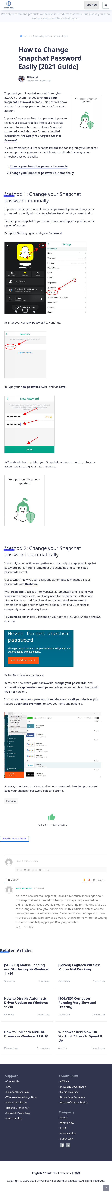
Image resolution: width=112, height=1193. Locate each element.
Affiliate (64, 1081)
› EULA (62, 1128)
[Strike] (29, 870)
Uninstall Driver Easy (18, 1113)
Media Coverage (69, 1092)
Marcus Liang (11, 1048)
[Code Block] (44, 870)
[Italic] (21, 870)
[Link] (48, 870)
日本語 (76, 1173)
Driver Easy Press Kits (72, 1097)
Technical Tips (60, 36)
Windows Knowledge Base (21, 1097)
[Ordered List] (33, 870)
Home (26, 36)
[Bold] (17, 870)
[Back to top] (106, 1188)
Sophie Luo (64, 1014)
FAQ (8, 1086)
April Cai (62, 1048)
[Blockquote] (40, 870)
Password (11, 801)
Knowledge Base (41, 36)
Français (63, 1173)
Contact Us (12, 1081)
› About (63, 1117)
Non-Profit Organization (74, 1102)
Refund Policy (14, 1118)
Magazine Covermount (73, 1086)
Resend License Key (17, 1107)
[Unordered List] (36, 870)
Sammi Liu (9, 981)
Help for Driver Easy (17, 1092)
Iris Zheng (9, 1014)
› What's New (66, 1122)
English (37, 1173)
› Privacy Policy (67, 1133)
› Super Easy (66, 1138)
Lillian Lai (32, 77)
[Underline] (25, 870)
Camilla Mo (64, 981)
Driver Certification (17, 1102)
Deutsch (50, 1173)
